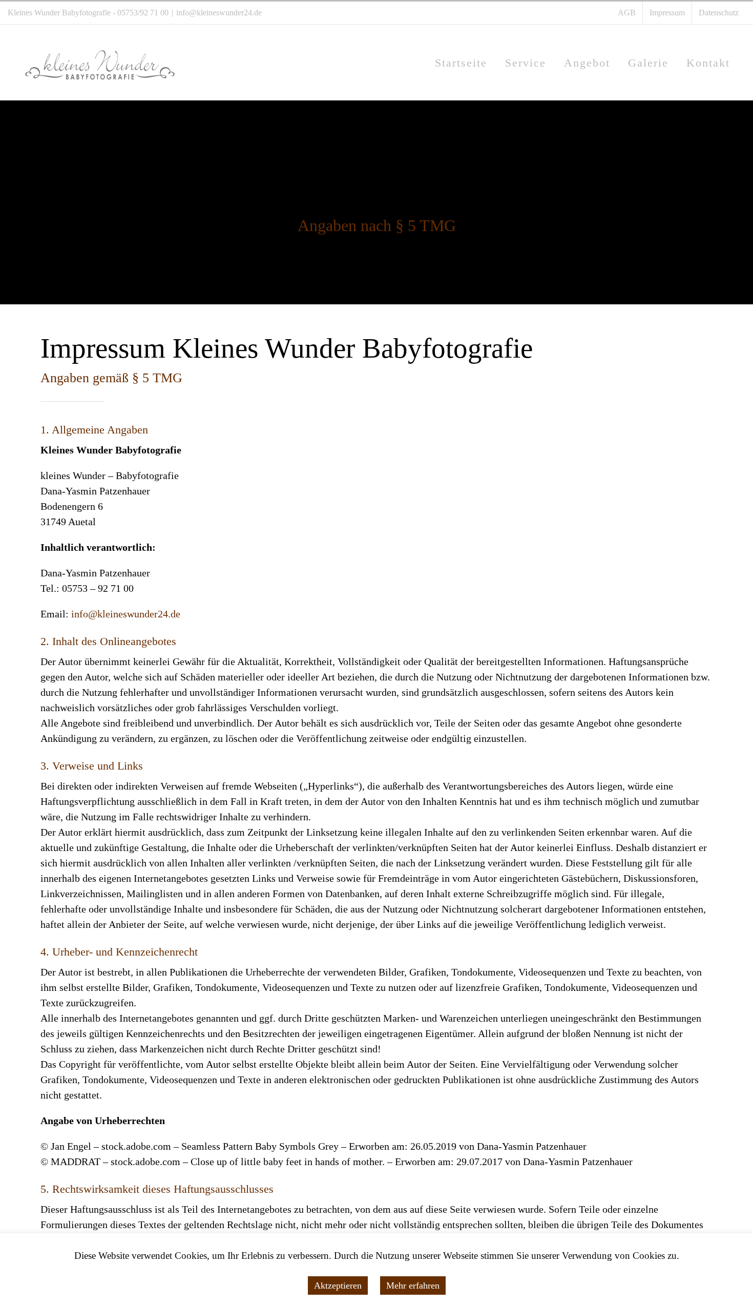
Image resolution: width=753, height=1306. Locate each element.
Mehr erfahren (413, 1285)
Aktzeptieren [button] (338, 1285)
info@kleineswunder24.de (219, 12)
